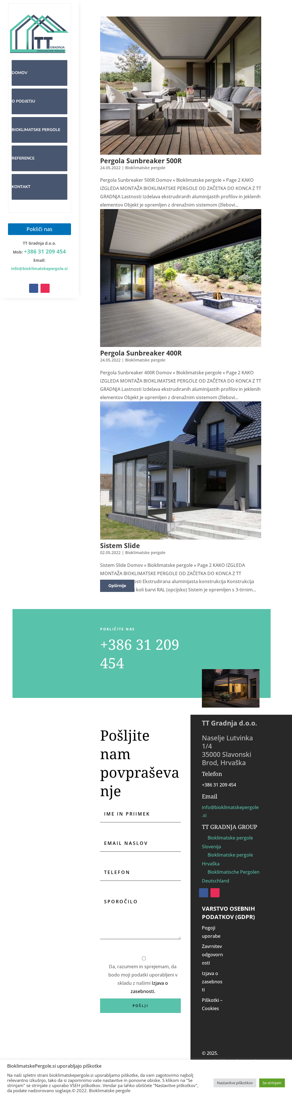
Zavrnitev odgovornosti (212, 954)
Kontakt (21, 186)
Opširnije (117, 585)
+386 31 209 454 (45, 251)
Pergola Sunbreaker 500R (141, 160)
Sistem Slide (120, 545)
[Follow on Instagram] (45, 288)
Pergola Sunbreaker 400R (141, 353)
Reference (23, 158)
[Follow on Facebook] (33, 288)
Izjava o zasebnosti (212, 981)
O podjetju (23, 101)
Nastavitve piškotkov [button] (235, 1082)
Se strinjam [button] (272, 1082)
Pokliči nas (39, 229)
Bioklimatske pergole (36, 129)
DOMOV (19, 72)
